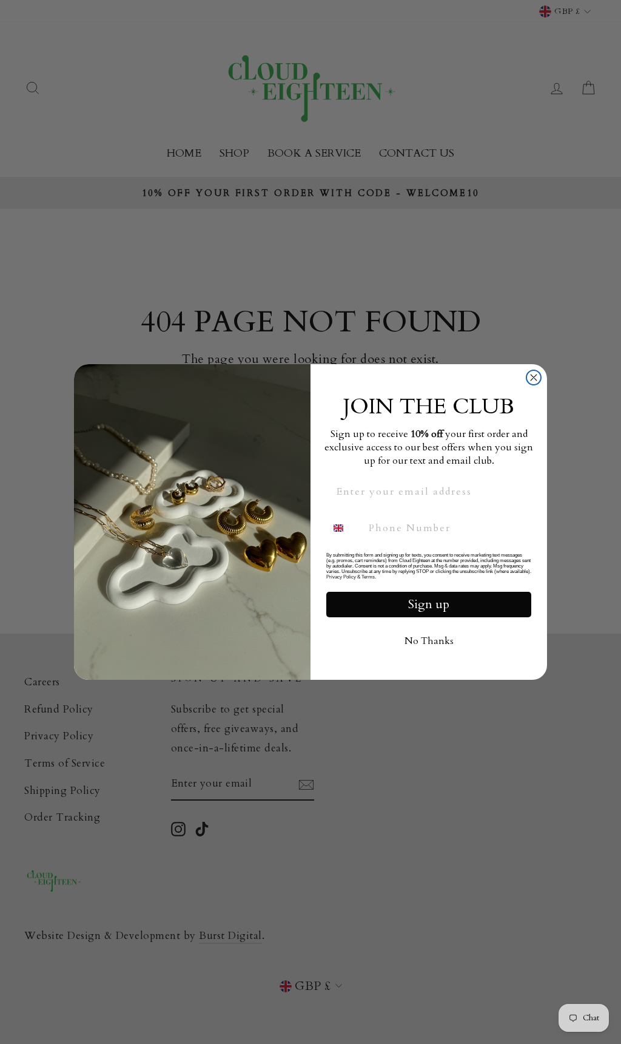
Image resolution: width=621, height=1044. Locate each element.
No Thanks (429, 641)
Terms (368, 577)
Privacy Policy (341, 577)
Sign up (428, 604)
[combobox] (345, 528)
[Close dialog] (533, 377)
